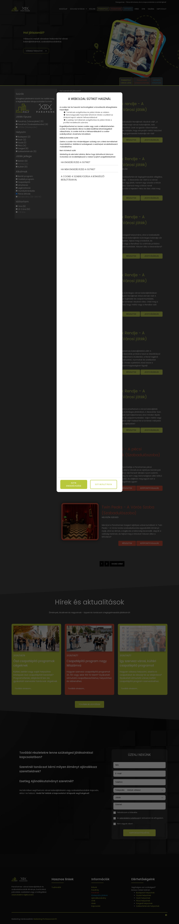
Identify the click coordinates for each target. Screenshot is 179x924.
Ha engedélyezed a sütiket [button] (75, 162)
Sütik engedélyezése (73, 484)
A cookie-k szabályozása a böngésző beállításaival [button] (82, 178)
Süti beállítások (103, 484)
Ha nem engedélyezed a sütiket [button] (78, 169)
